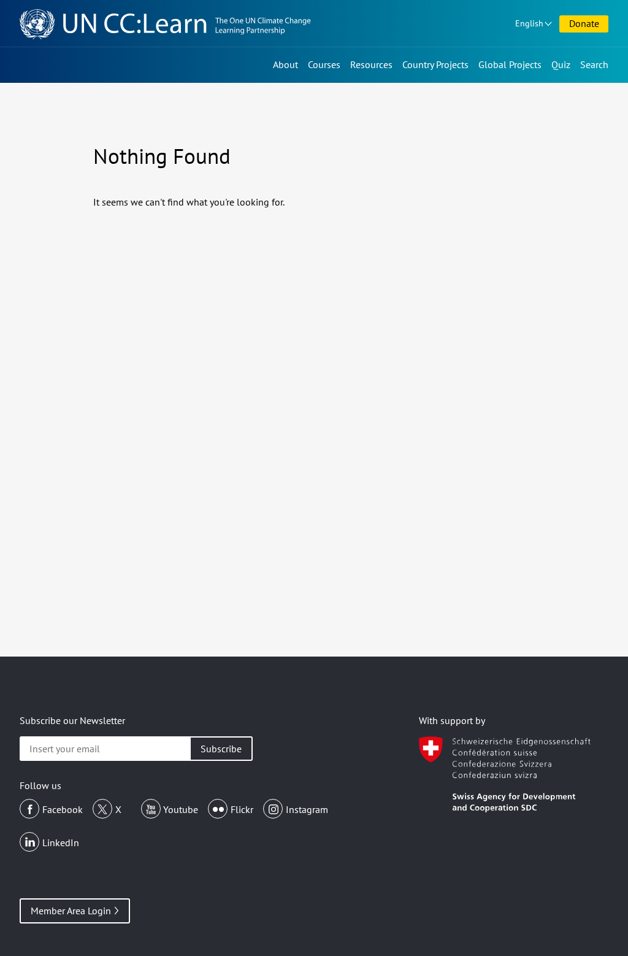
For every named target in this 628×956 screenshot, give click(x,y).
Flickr (242, 809)
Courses (324, 64)
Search (594, 64)
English (529, 23)
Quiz (560, 64)
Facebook (62, 809)
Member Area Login (71, 910)
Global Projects (510, 64)
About (285, 64)
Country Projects (435, 64)
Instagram (307, 809)
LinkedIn (60, 842)
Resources (371, 64)
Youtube (180, 809)
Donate (584, 23)
